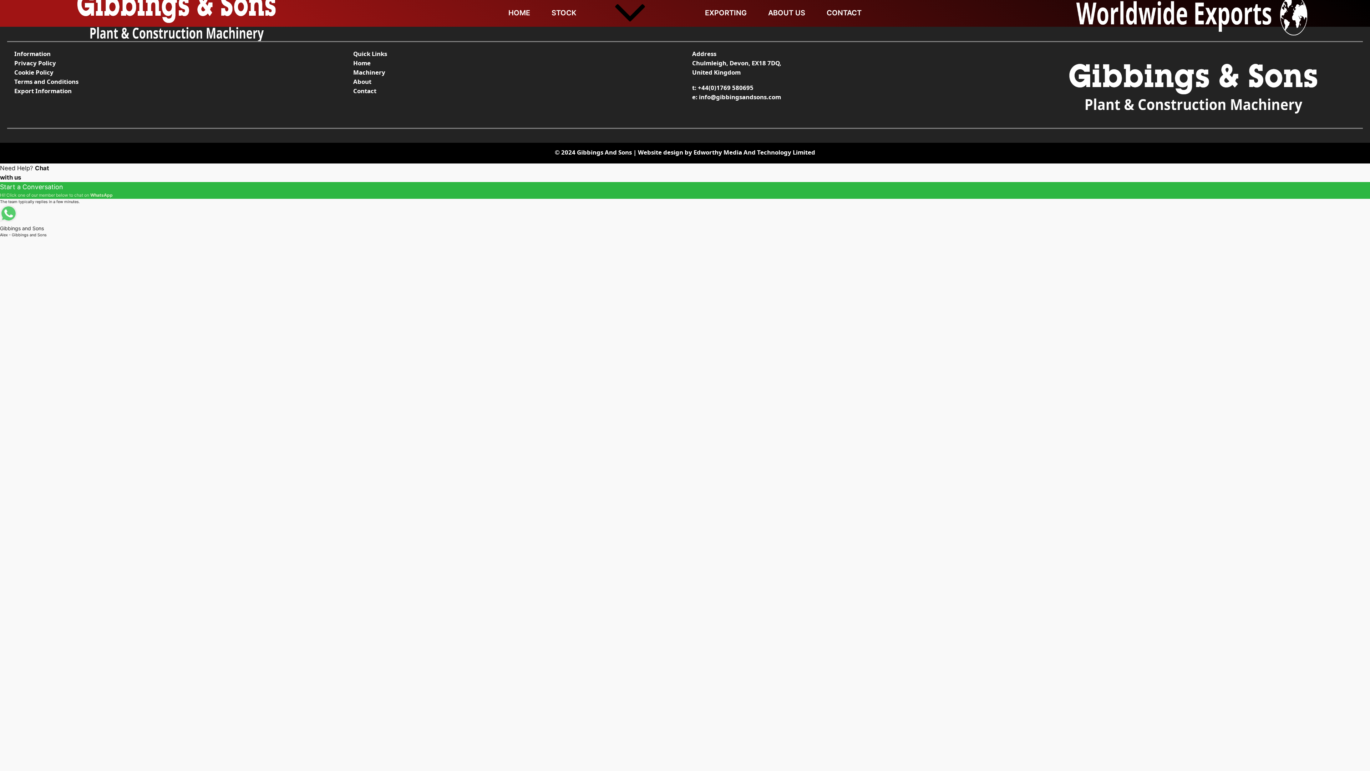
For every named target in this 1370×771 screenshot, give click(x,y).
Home (519, 13)
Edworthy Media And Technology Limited (754, 152)
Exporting (726, 13)
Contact (844, 13)
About (362, 81)
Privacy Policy (35, 63)
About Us (786, 13)
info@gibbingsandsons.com (740, 97)
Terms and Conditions (46, 81)
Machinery (369, 72)
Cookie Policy (34, 72)
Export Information (43, 91)
